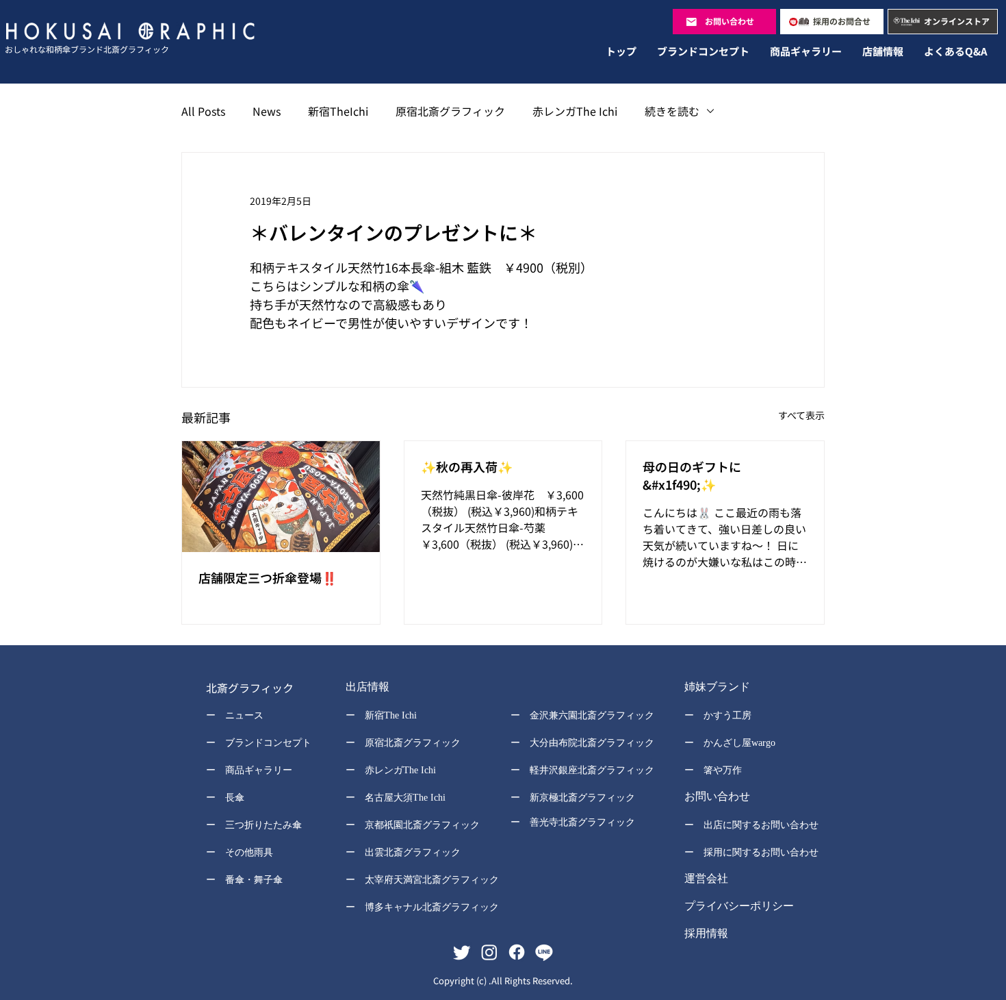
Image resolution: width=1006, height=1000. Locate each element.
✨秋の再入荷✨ (467, 466)
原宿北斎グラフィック (450, 110)
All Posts (203, 110)
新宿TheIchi (338, 110)
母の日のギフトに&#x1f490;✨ (692, 475)
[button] (413, 688)
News (267, 110)
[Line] (544, 952)
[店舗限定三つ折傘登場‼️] (281, 496)
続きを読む (672, 110)
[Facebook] (516, 952)
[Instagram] (489, 952)
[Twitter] (462, 952)
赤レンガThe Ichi (574, 110)
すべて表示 (801, 415)
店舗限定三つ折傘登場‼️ (267, 577)
